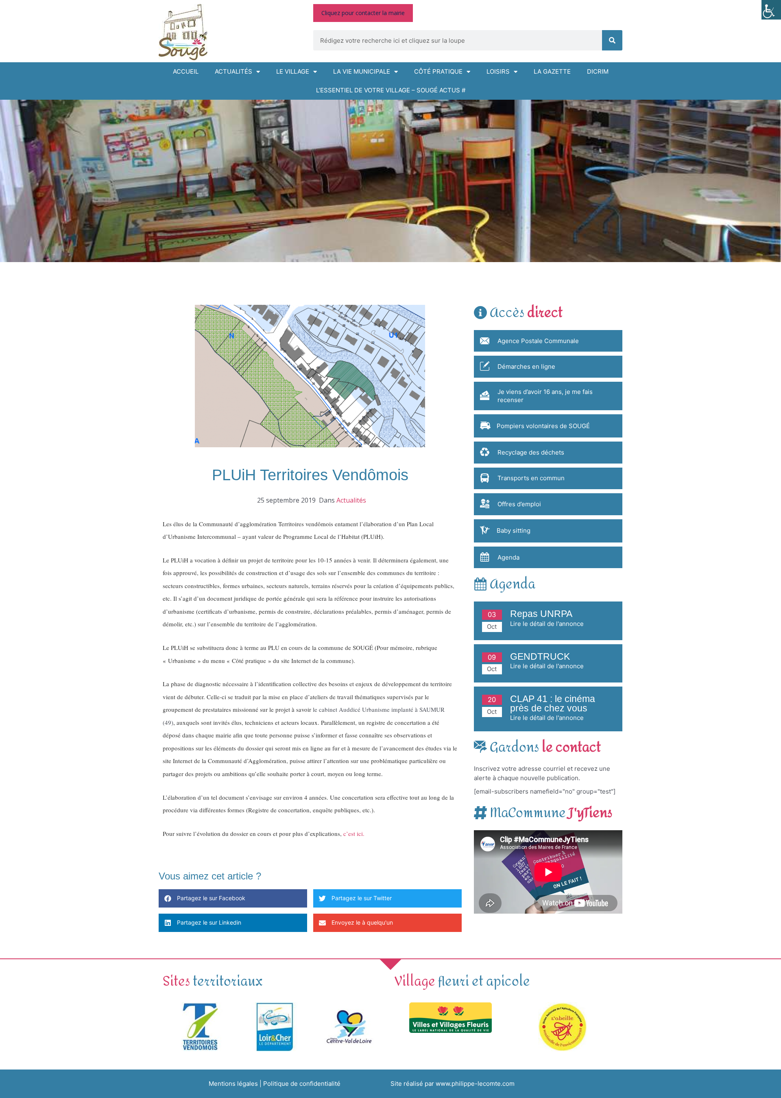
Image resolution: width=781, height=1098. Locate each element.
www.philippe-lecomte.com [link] (475, 1083)
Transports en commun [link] (531, 478)
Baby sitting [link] (513, 530)
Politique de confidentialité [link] (301, 1083)
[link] (771, 10)
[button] (233, 898)
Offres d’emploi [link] (519, 504)
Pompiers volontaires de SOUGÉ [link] (543, 426)
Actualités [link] (233, 71)
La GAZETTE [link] (552, 71)
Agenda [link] (508, 557)
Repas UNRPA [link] (541, 614)
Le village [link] (292, 71)
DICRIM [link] (598, 71)
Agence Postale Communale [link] (538, 341)
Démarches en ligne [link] (526, 366)
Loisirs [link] (498, 71)
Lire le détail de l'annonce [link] (547, 624)
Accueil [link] (186, 71)
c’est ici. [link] (353, 833)
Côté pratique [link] (438, 71)
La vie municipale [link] (361, 71)
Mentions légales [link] (233, 1083)
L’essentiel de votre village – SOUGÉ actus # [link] (390, 90)
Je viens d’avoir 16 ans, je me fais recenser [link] (545, 396)
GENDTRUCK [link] (540, 657)
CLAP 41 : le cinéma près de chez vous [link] (552, 703)
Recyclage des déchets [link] (530, 452)
